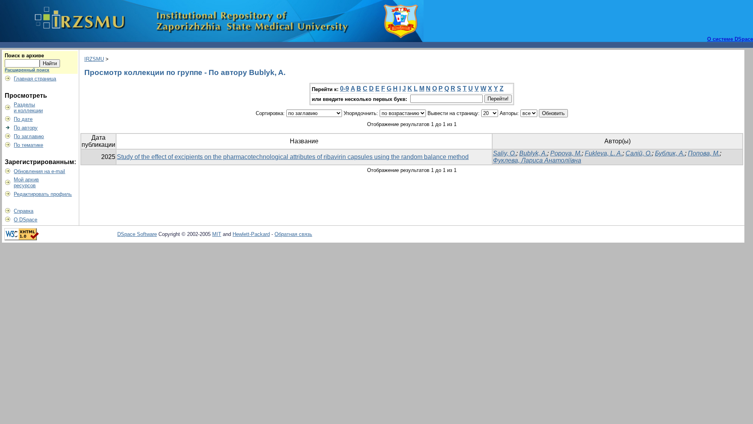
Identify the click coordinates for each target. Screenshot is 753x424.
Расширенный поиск (27, 70)
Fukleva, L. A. (603, 153)
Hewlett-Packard (251, 234)
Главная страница (35, 79)
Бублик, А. (670, 153)
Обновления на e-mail (39, 171)
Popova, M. (566, 153)
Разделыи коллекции (28, 107)
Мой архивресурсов (26, 182)
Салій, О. (639, 153)
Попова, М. (704, 153)
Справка (23, 211)
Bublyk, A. (533, 153)
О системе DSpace (730, 39)
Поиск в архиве (24, 55)
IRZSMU (94, 59)
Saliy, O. (504, 153)
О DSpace (25, 220)
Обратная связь (293, 234)
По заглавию (29, 136)
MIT (216, 234)
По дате (23, 119)
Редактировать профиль (43, 194)
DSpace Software (137, 234)
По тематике (28, 145)
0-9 (344, 88)
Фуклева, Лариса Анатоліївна (537, 160)
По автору (26, 128)
